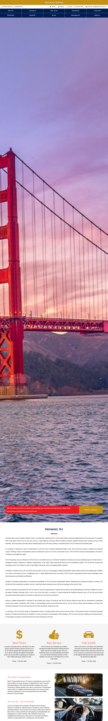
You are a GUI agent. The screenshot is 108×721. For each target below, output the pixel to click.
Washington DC (75, 15)
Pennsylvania (75, 10)
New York (11, 10)
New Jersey (54, 10)
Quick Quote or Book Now (54, 2)
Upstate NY (32, 15)
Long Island (97, 10)
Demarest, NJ (19, 6)
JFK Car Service (7, 6)
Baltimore (97, 15)
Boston (54, 15)
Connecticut (32, 10)
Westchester (10, 15)
